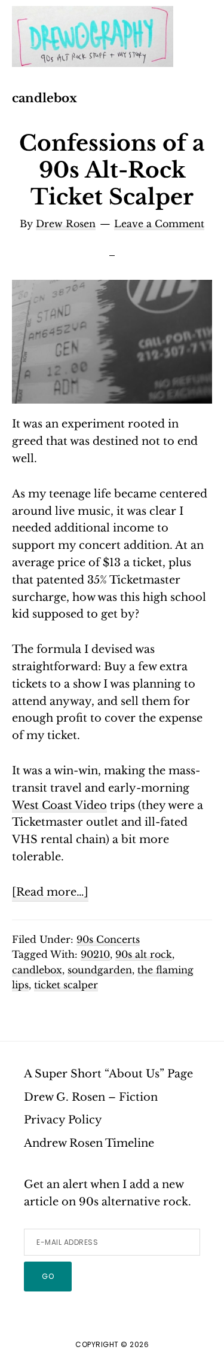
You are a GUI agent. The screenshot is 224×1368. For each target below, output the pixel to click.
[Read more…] (50, 893)
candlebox (37, 970)
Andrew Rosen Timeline (89, 1143)
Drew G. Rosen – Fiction (91, 1097)
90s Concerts (108, 939)
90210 (95, 954)
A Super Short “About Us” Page (108, 1073)
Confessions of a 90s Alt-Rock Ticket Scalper (112, 170)
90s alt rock (143, 954)
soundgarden (99, 970)
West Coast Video (59, 805)
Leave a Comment (159, 224)
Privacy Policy (63, 1119)
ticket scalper (66, 985)
